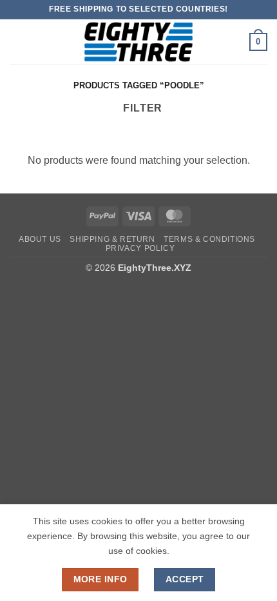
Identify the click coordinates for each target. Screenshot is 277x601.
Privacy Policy (140, 248)
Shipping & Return (112, 239)
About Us (40, 239)
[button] (17, 41)
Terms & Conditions (209, 239)
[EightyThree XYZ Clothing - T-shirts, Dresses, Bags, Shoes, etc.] (138, 41)
